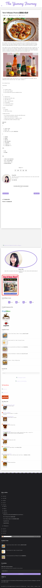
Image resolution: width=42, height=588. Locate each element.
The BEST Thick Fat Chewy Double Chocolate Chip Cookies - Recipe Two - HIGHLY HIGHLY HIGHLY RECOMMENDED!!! (20, 433)
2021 (4, 496)
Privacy (32, 586)
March (5, 512)
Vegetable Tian (6, 520)
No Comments (22, 15)
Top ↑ (39, 586)
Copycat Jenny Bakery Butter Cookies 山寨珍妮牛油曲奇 (18, 333)
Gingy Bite (21, 269)
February (5, 525)
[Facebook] (9, 302)
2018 (4, 500)
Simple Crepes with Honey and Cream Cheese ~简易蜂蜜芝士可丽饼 (18, 454)
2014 (4, 531)
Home (28, 586)
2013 (4, 533)
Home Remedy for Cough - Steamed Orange (16, 340)
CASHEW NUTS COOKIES (11, 417)
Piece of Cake (5, 461)
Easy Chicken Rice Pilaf (11, 439)
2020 (4, 498)
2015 (4, 528)
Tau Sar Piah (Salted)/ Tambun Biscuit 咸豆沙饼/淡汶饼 (18, 353)
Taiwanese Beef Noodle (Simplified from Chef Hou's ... (13, 514)
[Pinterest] (24, 302)
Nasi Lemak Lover (6, 446)
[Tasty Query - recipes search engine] (5, 384)
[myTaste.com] (5, 392)
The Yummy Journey (21, 3)
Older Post (36, 193)
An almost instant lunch (11, 462)
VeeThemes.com (23, 586)
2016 (4, 504)
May (4, 508)
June (5, 506)
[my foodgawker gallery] (21, 377)
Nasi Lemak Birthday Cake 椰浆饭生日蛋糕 (14, 447)
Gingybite (6, 15)
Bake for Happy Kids (7, 431)
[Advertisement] (9, 237)
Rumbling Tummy (6, 424)
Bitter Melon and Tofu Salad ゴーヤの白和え (10, 413)
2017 (4, 502)
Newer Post (5, 193)
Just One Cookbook (6, 412)
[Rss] (31, 302)
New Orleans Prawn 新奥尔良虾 (9, 516)
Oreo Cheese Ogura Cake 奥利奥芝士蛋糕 (11, 518)
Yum (3, 15)
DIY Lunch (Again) (10, 405)
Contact (35, 586)
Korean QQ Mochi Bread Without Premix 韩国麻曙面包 (16, 555)
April (5, 510)
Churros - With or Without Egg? (14, 360)
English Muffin (6, 523)
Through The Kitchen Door (8, 416)
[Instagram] (16, 302)
